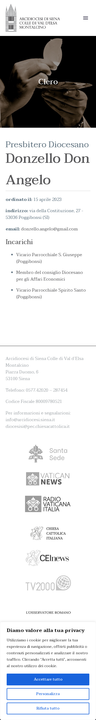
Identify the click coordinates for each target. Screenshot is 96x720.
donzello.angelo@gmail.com (49, 229)
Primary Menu (85, 18)
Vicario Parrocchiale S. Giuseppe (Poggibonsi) (49, 258)
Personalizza (48, 694)
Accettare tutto (48, 679)
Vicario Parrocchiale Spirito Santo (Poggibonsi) (51, 293)
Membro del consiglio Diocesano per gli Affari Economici (49, 276)
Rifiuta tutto (48, 708)
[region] (48, 671)
